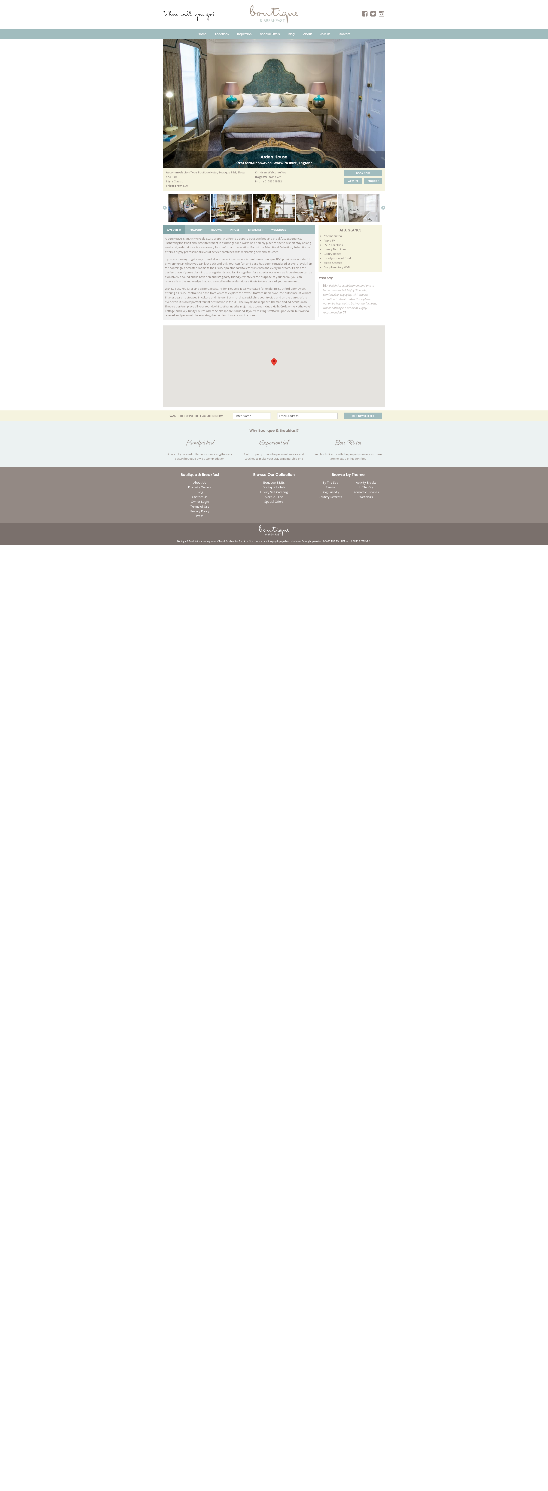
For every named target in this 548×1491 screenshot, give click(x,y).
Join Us (325, 33)
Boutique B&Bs (274, 482)
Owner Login (200, 501)
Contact (344, 33)
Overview (174, 229)
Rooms (216, 229)
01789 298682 (273, 181)
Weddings (278, 229)
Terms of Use (199, 506)
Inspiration (244, 33)
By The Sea (330, 482)
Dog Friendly (330, 492)
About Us (199, 482)
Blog (291, 33)
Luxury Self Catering (274, 492)
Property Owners (199, 487)
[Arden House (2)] (189, 208)
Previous (165, 208)
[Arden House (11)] (316, 208)
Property (196, 229)
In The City (366, 487)
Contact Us (199, 497)
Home (202, 33)
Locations (222, 33)
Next (383, 208)
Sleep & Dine (274, 497)
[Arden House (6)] (359, 208)
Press (200, 516)
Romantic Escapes (366, 492)
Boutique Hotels (274, 487)
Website (353, 181)
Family (330, 487)
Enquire (373, 181)
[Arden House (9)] (274, 208)
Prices (235, 229)
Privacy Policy (199, 511)
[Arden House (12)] (231, 208)
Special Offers (270, 33)
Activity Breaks (366, 482)
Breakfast (255, 229)
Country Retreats (330, 497)
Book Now (363, 173)
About (307, 33)
